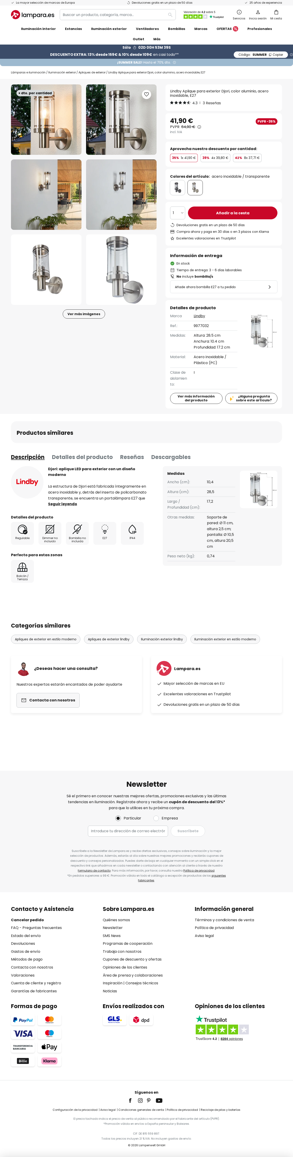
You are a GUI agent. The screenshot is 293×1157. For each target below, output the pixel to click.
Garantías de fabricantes (34, 991)
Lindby (199, 316)
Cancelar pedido (27, 920)
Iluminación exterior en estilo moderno (225, 639)
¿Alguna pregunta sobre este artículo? (254, 398)
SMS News (112, 935)
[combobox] (118, 14)
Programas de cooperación (127, 943)
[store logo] (32, 14)
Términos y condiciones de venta (224, 920)
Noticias (110, 991)
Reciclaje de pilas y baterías (220, 1110)
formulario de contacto (94, 870)
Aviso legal (204, 935)
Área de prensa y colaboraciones (133, 975)
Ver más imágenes (84, 314)
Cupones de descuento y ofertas (132, 959)
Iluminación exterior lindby (162, 639)
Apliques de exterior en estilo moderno (45, 639)
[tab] (28, 457)
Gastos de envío (25, 951)
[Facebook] (133, 1100)
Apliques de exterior (92, 72)
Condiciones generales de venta (141, 1110)
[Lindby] (27, 482)
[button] (46, 194)
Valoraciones (23, 975)
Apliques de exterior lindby (109, 639)
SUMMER (261, 54)
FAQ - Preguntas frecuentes (36, 927)
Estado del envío (26, 935)
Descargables (171, 457)
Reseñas (132, 457)
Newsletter (113, 927)
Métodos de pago (27, 959)
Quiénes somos (116, 920)
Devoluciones (23, 943)
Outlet (138, 39)
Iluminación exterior (62, 72)
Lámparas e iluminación (28, 72)
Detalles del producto (82, 457)
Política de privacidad (198, 870)
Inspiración (112, 983)
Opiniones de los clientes (125, 967)
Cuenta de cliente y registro (36, 983)
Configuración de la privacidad (75, 1110)
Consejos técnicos (141, 983)
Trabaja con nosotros (122, 951)
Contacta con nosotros (32, 967)
